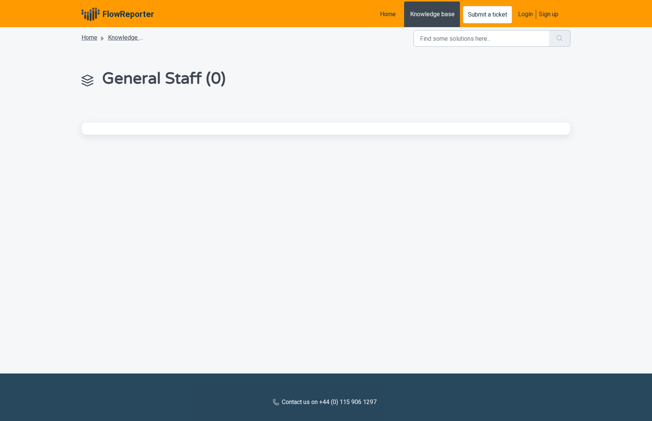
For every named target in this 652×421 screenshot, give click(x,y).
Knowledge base (432, 14)
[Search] (559, 38)
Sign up (548, 14)
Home (388, 14)
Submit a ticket (487, 14)
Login (525, 14)
